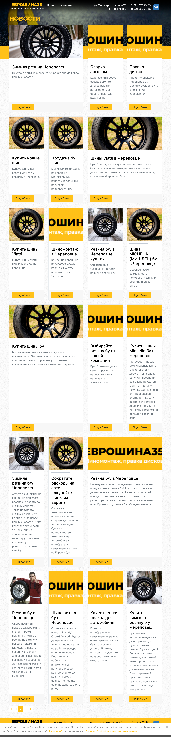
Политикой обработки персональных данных (111, 731)
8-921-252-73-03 (141, 5)
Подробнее (22, 107)
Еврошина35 (56, 731)
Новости (52, 5)
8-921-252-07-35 (141, 8)
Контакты (66, 5)
